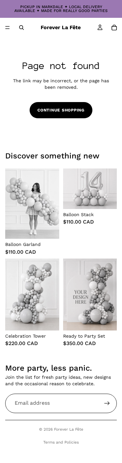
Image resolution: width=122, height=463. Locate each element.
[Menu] (7, 27)
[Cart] (114, 27)
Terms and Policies (61, 442)
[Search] (21, 27)
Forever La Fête (68, 429)
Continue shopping (61, 110)
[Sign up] (107, 403)
